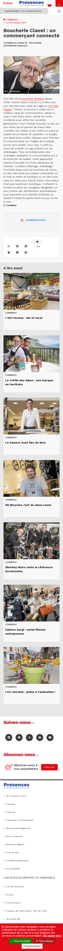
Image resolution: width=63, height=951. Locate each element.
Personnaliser (32, 946)
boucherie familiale (32, 98)
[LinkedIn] (8, 737)
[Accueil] (32, 3)
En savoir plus (52, 935)
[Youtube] (50, 737)
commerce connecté (15, 43)
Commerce (12, 19)
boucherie (35, 43)
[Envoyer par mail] (17, 252)
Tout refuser (45, 941)
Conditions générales (17, 860)
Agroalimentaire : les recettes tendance (23, 11)
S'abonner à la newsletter (20, 820)
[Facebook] (17, 246)
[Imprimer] (26, 252)
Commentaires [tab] (36, 220)
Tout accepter (21, 941)
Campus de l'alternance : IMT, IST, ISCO (26, 911)
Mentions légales (15, 844)
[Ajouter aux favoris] (8, 252)
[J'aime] (37, 242)
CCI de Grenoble (15, 886)
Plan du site (12, 852)
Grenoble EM (13, 919)
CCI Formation (13, 903)
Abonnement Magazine (18, 828)
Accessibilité (13, 868)
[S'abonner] (9, 767)
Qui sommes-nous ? (16, 796)
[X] (8, 246)
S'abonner (49, 767)
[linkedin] (26, 246)
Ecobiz (9, 894)
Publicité (10, 812)
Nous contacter (14, 836)
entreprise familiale (15, 46)
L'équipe (10, 804)
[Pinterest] (39, 737)
